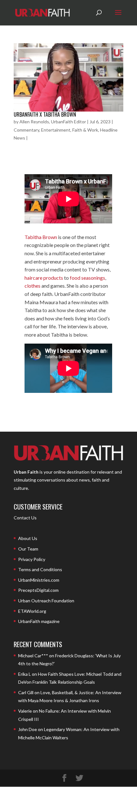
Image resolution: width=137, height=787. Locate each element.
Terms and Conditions (40, 569)
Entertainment (55, 130)
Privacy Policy (31, 559)
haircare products (44, 278)
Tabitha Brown (41, 237)
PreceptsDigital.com (38, 590)
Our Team (28, 548)
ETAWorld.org (32, 611)
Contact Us (25, 517)
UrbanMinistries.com (38, 580)
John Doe (27, 729)
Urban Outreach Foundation (46, 600)
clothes (32, 286)
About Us (27, 538)
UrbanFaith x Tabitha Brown (45, 114)
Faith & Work (85, 130)
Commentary (26, 130)
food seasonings (87, 278)
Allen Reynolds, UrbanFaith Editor (52, 121)
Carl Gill (25, 692)
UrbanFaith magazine (39, 621)
